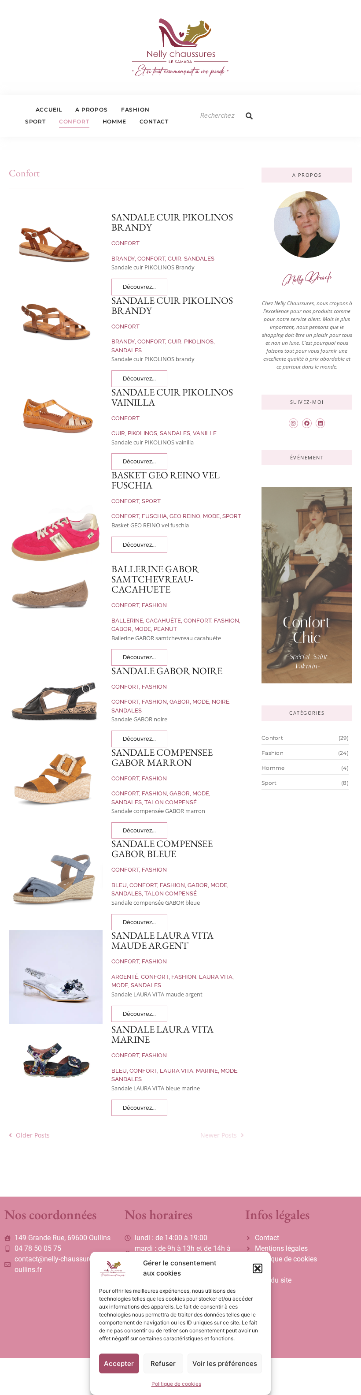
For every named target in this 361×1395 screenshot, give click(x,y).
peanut (165, 629)
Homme (114, 121)
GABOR (122, 629)
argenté (125, 977)
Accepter (119, 1363)
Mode (212, 516)
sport (231, 516)
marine (207, 1070)
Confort (74, 121)
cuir (175, 258)
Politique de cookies (176, 1383)
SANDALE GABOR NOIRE (166, 671)
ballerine (127, 620)
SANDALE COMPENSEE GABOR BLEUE (162, 849)
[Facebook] (307, 423)
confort (151, 258)
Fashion (135, 109)
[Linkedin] (320, 423)
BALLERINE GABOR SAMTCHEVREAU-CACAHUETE (155, 579)
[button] (257, 1268)
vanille (205, 433)
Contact (154, 121)
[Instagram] (293, 423)
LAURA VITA (216, 977)
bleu (119, 885)
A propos (91, 109)
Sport (35, 121)
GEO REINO (185, 516)
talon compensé (170, 802)
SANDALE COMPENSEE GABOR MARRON (162, 757)
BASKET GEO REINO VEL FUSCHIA (165, 480)
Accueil (49, 109)
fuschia (155, 516)
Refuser (163, 1363)
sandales (199, 258)
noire (221, 701)
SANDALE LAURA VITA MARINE (162, 1034)
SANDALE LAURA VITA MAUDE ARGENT (162, 940)
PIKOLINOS (199, 341)
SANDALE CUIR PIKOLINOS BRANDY (172, 222)
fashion (227, 620)
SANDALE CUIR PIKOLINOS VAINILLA (172, 397)
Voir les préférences (224, 1363)
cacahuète (164, 620)
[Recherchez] (249, 116)
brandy (123, 258)
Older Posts (33, 1135)
